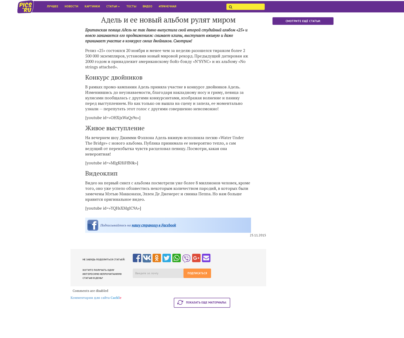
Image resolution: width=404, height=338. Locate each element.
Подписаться (197, 273)
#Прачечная (167, 6)
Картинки (92, 6)
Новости (71, 6)
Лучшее (52, 6)
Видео (147, 6)
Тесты (131, 6)
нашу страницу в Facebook (154, 225)
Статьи (113, 6)
